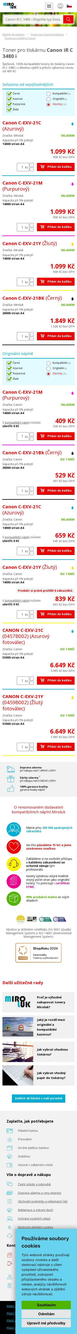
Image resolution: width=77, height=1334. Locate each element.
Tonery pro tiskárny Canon (20, 38)
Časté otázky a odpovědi (34, 1184)
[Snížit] (32, 169)
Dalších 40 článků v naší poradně (38, 1098)
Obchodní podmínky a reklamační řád (42, 1201)
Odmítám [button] (46, 1314)
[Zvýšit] (32, 165)
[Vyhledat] (68, 19)
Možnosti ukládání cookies (35, 1227)
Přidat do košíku (59, 167)
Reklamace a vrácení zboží (35, 1210)
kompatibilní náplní (17, 422)
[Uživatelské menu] (60, 6)
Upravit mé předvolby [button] (46, 1323)
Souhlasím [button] (46, 1305)
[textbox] (33, 19)
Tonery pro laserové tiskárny (47, 34)
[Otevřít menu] (49, 6)
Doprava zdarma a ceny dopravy (39, 1193)
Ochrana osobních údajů (34, 1218)
